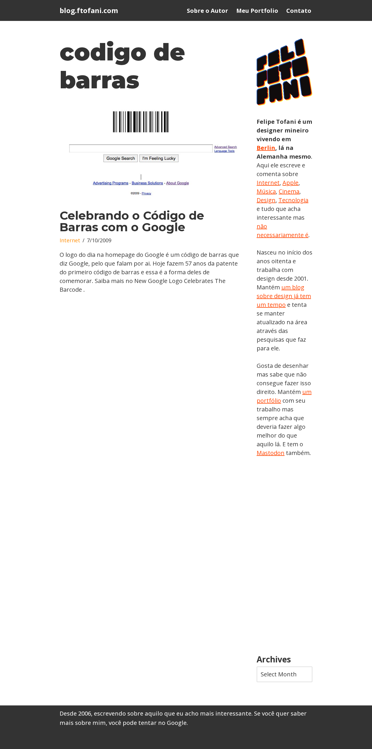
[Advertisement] (284, 556)
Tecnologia (293, 200)
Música (266, 191)
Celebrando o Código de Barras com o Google (132, 221)
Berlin (266, 148)
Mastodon (271, 453)
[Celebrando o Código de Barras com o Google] (149, 153)
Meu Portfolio (257, 11)
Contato (298, 11)
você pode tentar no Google (148, 723)
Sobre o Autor (207, 11)
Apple (290, 183)
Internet (70, 240)
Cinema (289, 191)
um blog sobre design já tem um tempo (284, 296)
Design (266, 200)
